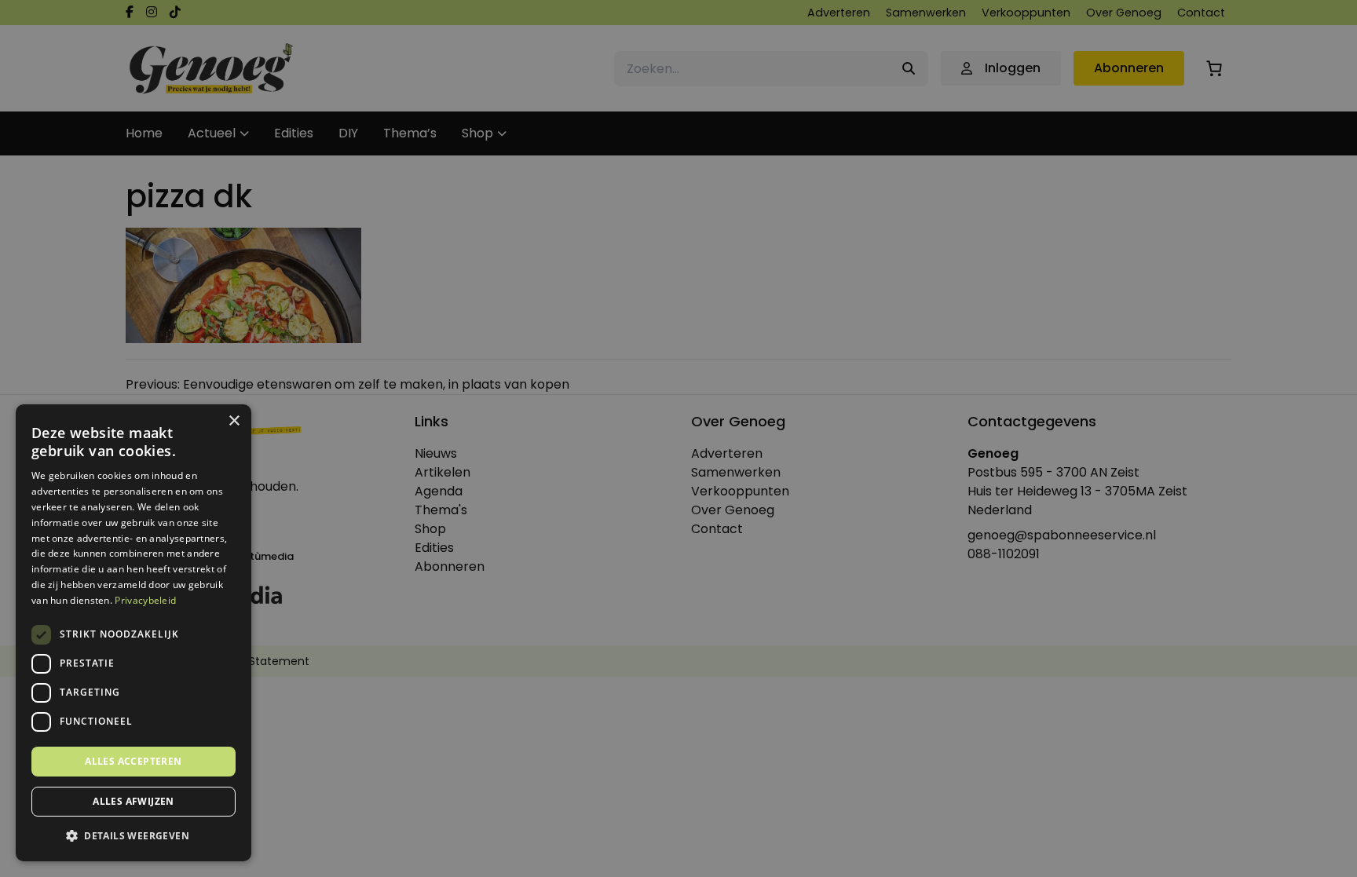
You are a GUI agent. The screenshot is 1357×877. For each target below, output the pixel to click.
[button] (133, 836)
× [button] (234, 421)
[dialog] (678, 438)
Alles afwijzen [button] (133, 801)
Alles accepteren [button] (133, 761)
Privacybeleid (145, 600)
